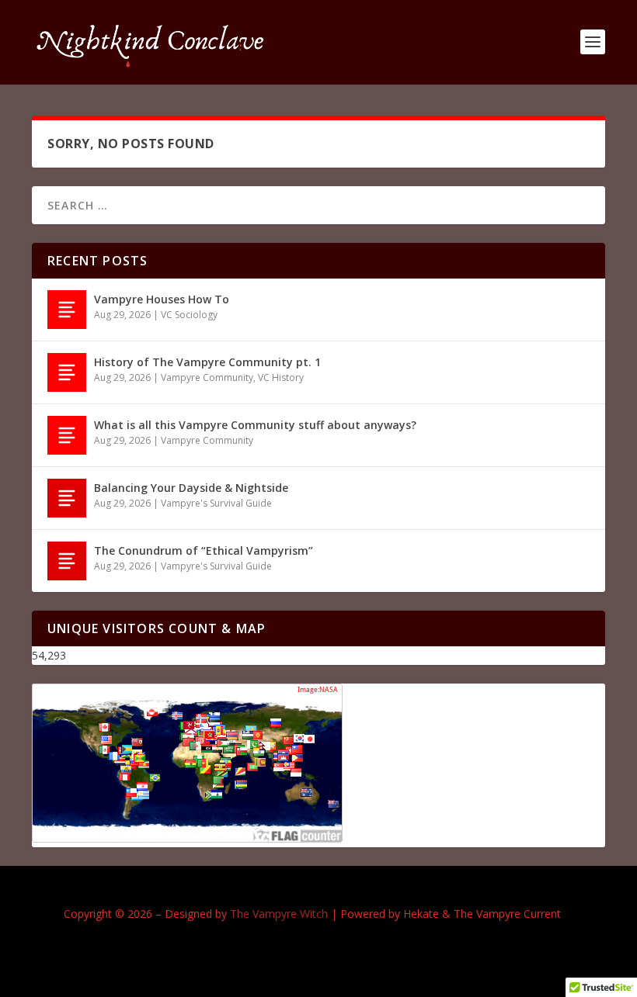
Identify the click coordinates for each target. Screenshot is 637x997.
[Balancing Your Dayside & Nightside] (66, 498)
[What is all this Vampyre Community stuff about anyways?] (66, 435)
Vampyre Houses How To (161, 299)
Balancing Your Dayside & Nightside (191, 487)
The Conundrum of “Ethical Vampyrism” (203, 550)
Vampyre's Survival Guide (216, 503)
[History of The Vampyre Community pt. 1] (66, 372)
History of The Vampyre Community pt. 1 (207, 362)
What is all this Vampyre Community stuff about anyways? (255, 424)
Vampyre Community (207, 377)
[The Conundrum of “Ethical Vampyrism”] (66, 561)
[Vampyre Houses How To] (66, 309)
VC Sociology (189, 314)
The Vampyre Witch (279, 913)
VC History (281, 377)
